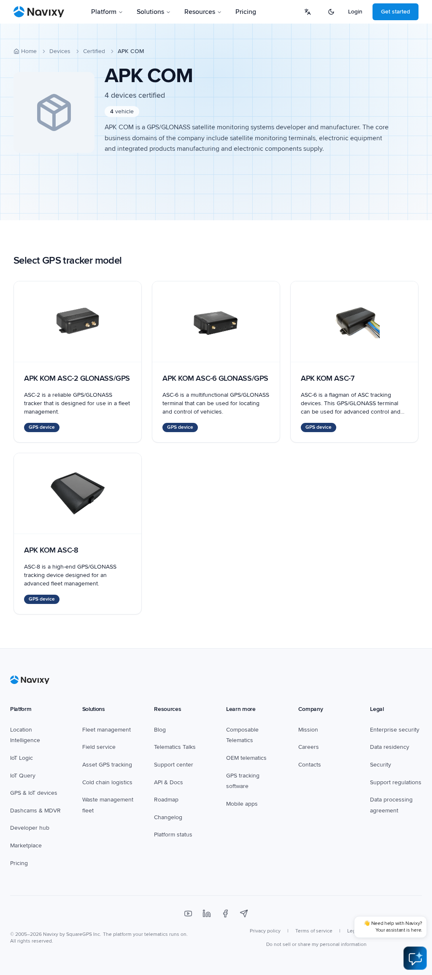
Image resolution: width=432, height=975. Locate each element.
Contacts (309, 764)
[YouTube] (188, 913)
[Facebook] (225, 913)
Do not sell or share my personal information (316, 944)
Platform (103, 12)
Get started (395, 11)
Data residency (389, 747)
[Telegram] (244, 913)
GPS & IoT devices (33, 792)
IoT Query (22, 775)
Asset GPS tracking (107, 764)
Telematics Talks (175, 747)
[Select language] (307, 12)
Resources (199, 12)
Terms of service (313, 931)
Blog (160, 729)
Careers (308, 747)
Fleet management (106, 729)
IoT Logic (21, 757)
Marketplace (26, 845)
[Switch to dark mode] (331, 12)
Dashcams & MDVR (35, 810)
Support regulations (395, 782)
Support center (173, 764)
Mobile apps (242, 803)
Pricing (245, 12)
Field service (99, 747)
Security (380, 764)
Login (355, 11)
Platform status (173, 834)
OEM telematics (246, 757)
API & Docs (168, 782)
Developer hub (29, 827)
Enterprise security (394, 729)
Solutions (150, 12)
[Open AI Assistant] (415, 958)
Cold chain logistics (107, 782)
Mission (308, 729)
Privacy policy (265, 931)
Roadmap (166, 799)
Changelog (168, 817)
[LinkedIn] (206, 913)
